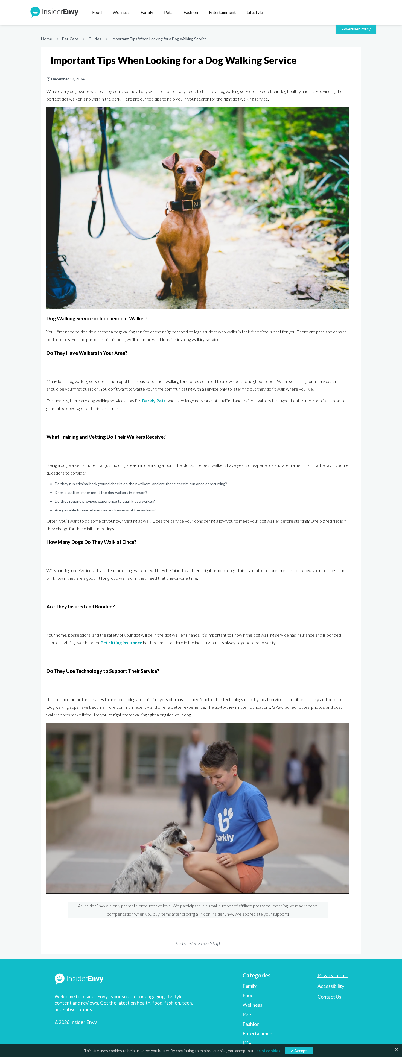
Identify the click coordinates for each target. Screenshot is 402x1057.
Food (248, 995)
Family (250, 986)
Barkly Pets (154, 400)
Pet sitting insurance (121, 642)
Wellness (252, 1005)
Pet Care (70, 38)
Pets (247, 1014)
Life (247, 1043)
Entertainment (258, 1033)
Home (46, 38)
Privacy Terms (332, 975)
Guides (94, 38)
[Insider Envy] (53, 12)
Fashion (251, 1024)
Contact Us (329, 997)
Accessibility (330, 986)
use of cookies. (267, 1050)
